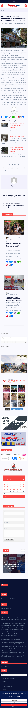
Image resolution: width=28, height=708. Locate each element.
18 (7, 489)
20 (14, 489)
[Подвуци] (5, 342)
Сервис (4, 681)
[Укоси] (3, 342)
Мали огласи (5, 683)
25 (7, 491)
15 (20, 486)
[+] (17, 341)
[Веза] (14, 342)
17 (4, 489)
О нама (4, 689)
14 (17, 486)
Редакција (6, 23)
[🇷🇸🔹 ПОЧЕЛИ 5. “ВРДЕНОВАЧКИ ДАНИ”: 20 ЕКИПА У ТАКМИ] (14, 396)
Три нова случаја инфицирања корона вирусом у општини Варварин (17, 125)
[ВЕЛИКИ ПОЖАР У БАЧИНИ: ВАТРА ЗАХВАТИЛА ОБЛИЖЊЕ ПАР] (14, 403)
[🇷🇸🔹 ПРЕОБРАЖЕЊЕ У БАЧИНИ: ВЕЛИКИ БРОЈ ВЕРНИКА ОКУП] (6, 388)
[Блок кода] (13, 342)
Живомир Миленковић (9, 571)
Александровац (8, 168)
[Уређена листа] (8, 342)
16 (23, 486)
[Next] (24, 550)
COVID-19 (11, 23)
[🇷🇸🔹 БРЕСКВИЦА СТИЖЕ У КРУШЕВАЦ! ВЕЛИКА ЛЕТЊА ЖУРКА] (6, 396)
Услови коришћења (7, 686)
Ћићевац (21, 170)
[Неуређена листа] (10, 342)
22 (20, 489)
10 (4, 486)
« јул (5, 496)
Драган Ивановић (12, 293)
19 (10, 489)
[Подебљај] (2, 342)
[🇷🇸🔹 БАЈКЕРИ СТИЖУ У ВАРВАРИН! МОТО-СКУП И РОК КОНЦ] (14, 388)
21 (17, 489)
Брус (16, 168)
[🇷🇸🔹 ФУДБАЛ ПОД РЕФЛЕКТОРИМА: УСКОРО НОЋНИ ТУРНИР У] (21, 388)
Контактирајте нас (9, 539)
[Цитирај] (11, 342)
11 (7, 486)
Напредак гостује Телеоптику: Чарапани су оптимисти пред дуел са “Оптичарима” (13, 565)
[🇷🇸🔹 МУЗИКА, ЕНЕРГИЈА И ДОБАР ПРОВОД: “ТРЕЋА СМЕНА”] (21, 403)
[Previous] (22, 550)
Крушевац (7, 170)
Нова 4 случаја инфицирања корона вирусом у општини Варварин (17, 149)
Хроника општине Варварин (8, 678)
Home (2, 10)
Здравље (16, 23)
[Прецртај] (7, 342)
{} (16, 341)
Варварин (21, 168)
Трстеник (14, 170)
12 (10, 486)
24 (4, 491)
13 (14, 486)
